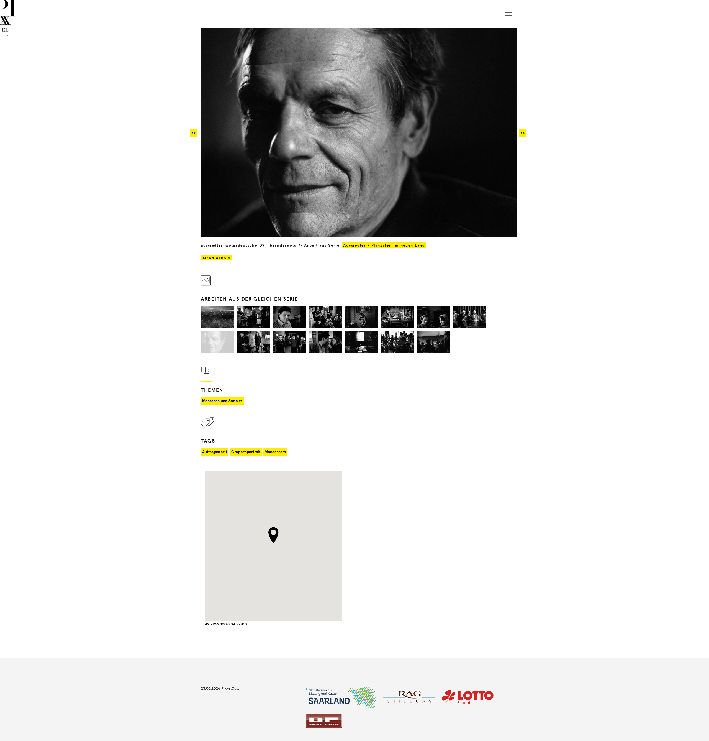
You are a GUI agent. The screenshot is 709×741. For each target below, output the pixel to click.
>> (522, 133)
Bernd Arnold (216, 257)
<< (193, 133)
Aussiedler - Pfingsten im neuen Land (384, 245)
